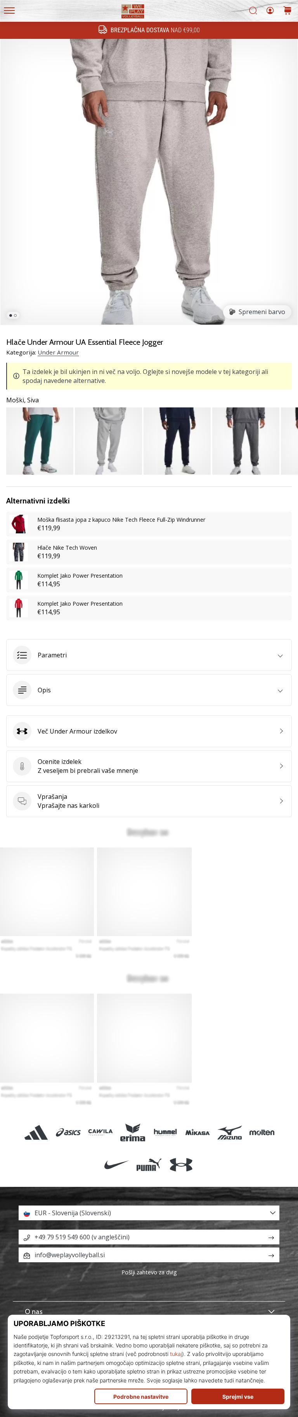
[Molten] (262, 1132)
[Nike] (116, 1164)
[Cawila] (101, 1132)
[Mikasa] (197, 1132)
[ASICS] (68, 1132)
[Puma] (149, 1164)
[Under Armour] (181, 1164)
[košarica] (287, 11)
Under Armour (58, 352)
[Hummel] (165, 1132)
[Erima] (133, 1132)
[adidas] (36, 1132)
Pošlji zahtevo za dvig (149, 1272)
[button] (149, 655)
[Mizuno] (229, 1132)
